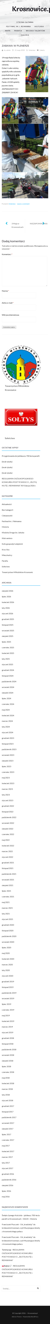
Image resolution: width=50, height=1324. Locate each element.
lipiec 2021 (6, 891)
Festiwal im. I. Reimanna (18, 26)
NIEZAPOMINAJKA (38, 223)
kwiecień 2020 (8, 959)
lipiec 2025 (6, 642)
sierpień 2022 (7, 829)
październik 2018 (9, 1049)
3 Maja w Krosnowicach (17, 225)
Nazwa (5, 291)
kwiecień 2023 (8, 783)
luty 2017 (6, 1163)
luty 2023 (6, 795)
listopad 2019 (7, 987)
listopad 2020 (7, 930)
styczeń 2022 (7, 857)
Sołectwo (32, 50)
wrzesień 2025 (8, 630)
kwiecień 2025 (8, 653)
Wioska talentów (35, 31)
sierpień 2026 (7, 591)
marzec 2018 (7, 1089)
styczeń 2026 (7, 613)
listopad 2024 (7, 676)
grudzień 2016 (8, 1174)
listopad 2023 (7, 744)
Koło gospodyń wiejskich (12, 544)
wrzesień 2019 (8, 998)
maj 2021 (6, 902)
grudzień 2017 (8, 1106)
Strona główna (25, 22)
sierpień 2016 (7, 1185)
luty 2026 (6, 608)
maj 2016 (6, 1196)
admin (8, 50)
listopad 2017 (7, 1111)
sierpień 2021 (7, 885)
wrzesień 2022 (8, 823)
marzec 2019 (7, 1027)
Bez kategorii (7, 510)
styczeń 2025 (7, 664)
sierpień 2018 (7, 1061)
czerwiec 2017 (8, 1140)
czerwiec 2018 (8, 1072)
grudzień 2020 (8, 925)
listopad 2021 (7, 868)
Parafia (18, 31)
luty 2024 (6, 727)
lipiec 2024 (6, 698)
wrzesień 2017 (8, 1123)
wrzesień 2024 (8, 687)
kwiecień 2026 (8, 602)
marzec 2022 (7, 851)
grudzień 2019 (8, 981)
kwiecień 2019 (8, 1021)
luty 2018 (6, 1095)
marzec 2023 (7, 789)
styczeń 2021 (7, 919)
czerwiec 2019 (8, 1010)
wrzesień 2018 (8, 1055)
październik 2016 (9, 1179)
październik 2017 (9, 1117)
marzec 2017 (7, 1157)
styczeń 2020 (7, 976)
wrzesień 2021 (8, 879)
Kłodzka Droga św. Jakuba (13, 532)
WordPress (34, 1317)
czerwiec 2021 (8, 896)
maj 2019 (6, 1015)
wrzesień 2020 (8, 942)
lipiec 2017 (6, 1134)
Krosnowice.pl (33, 1313)
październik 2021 (9, 874)
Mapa (7, 31)
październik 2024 (9, 681)
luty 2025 (6, 659)
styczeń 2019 (7, 1032)
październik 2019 (9, 993)
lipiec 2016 (6, 1191)
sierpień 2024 (7, 693)
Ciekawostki (7, 515)
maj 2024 (6, 710)
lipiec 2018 (6, 1066)
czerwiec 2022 (8, 834)
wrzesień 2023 (8, 755)
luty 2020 (6, 970)
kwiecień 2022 (8, 845)
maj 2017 (6, 1145)
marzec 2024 (7, 721)
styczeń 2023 (7, 800)
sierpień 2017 (7, 1129)
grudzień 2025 (8, 619)
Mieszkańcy (7, 555)
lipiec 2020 (6, 947)
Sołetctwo (10, 438)
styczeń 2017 (7, 1168)
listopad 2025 (7, 625)
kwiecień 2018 (8, 1083)
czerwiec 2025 (8, 647)
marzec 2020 (7, 964)
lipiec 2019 (6, 1004)
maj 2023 (6, 777)
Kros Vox (5, 549)
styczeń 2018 (7, 1100)
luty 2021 (6, 913)
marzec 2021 (7, 908)
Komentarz (7, 254)
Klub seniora (7, 538)
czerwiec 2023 (8, 772)
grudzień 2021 (8, 862)
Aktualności (7, 504)
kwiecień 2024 (8, 715)
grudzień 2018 (8, 1038)
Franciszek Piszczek (10, 1224)
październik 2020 (9, 936)
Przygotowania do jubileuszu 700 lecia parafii (21, 456)
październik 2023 (9, 749)
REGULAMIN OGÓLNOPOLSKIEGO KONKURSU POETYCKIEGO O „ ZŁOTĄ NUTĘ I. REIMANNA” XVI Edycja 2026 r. (19, 482)
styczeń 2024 (7, 732)
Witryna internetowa (10, 315)
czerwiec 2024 (8, 704)
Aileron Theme (17, 1317)
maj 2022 (6, 840)
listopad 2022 (7, 811)
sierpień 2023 (7, 761)
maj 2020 (6, 953)
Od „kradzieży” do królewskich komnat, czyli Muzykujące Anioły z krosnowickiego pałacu (21, 1228)
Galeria (25, 35)
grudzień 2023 (8, 738)
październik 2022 (9, 817)
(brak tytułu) (7, 461)
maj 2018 (6, 1078)
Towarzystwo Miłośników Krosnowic (17, 572)
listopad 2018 (7, 1044)
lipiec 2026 (6, 596)
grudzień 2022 (8, 806)
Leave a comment (23, 204)
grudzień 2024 (8, 670)
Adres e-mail (8, 303)
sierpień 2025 (7, 636)
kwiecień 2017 (8, 1151)
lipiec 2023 (6, 766)
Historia (39, 26)
